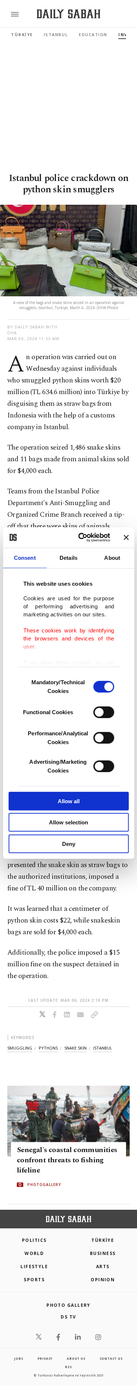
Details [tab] (68, 557)
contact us (111, 1358)
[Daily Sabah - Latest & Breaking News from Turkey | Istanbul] (68, 14)
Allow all (69, 801)
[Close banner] (126, 537)
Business (103, 1253)
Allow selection (68, 822)
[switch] (103, 712)
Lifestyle (34, 1266)
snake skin (75, 1048)
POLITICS (34, 1240)
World (34, 1253)
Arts (103, 1266)
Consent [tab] (25, 557)
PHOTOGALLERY (44, 1184)
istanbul (102, 1048)
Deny (68, 843)
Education (93, 34)
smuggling (19, 1048)
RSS (68, 1367)
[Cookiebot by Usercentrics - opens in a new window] (81, 537)
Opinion (103, 1280)
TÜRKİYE (22, 34)
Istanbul (56, 34)
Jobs (18, 1358)
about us (76, 1358)
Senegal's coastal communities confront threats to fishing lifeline (67, 1160)
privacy (45, 1358)
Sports (34, 1280)
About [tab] (112, 557)
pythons (48, 1048)
